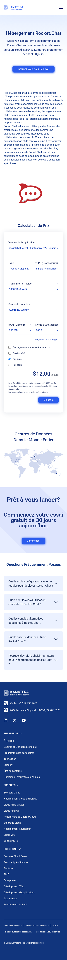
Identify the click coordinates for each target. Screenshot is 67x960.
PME (6, 874)
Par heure (17, 365)
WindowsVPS (11, 840)
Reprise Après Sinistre (16, 862)
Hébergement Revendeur (17, 828)
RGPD (55, 926)
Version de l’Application (21, 242)
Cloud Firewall (11, 810)
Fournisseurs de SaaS (16, 904)
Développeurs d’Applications (19, 892)
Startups (8, 868)
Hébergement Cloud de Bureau (20, 798)
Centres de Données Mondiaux (20, 746)
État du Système (13, 771)
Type (19, 263)
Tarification (10, 758)
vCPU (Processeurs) (46, 263)
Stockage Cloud (12, 822)
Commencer (33, 540)
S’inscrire (48, 399)
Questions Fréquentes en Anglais (22, 777)
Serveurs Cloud (12, 792)
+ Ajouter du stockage (46, 339)
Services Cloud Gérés (15, 856)
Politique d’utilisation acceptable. (18, 932)
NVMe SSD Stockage (47, 324)
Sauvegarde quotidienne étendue (36, 347)
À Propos (9, 740)
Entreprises (10, 880)
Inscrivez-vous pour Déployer (33, 69)
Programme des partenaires (19, 752)
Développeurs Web (14, 886)
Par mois (17, 359)
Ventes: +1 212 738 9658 (23, 703)
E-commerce (10, 898)
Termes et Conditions (13, 926)
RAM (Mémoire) (19, 324)
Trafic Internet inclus (32, 283)
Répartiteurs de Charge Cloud (20, 816)
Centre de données (32, 304)
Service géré (22, 353)
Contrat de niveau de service (48, 932)
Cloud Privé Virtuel (14, 804)
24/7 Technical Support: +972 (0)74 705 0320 (35, 710)
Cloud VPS (9, 834)
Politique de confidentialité (37, 926)
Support (8, 764)
